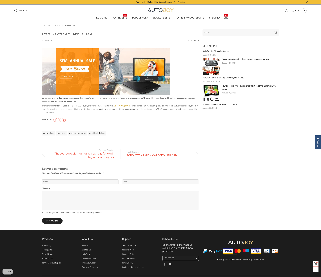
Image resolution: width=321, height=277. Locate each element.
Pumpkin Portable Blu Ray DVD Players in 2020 (223, 78)
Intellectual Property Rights (133, 267)
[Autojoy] (160, 10)
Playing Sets (119, 17)
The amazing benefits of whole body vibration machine (245, 59)
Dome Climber (140, 17)
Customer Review (89, 259)
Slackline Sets (161, 17)
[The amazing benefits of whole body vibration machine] (211, 66)
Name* (45, 181)
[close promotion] (306, 2)
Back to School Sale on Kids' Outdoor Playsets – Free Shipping (160, 2)
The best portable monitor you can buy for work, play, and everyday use (84, 155)
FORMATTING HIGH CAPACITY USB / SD (152, 155)
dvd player (61, 133)
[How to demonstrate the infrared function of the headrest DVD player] (211, 93)
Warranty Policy (128, 254)
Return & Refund (128, 259)
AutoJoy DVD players (121, 106)
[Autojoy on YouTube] (170, 264)
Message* (46, 188)
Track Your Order (89, 263)
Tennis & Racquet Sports (189, 17)
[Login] (288, 10)
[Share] (55, 120)
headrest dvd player (77, 133)
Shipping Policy (128, 250)
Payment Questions (90, 267)
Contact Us (86, 250)
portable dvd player (97, 133)
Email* (126, 181)
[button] (275, 32)
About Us (85, 245)
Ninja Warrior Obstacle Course (216, 51)
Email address (169, 258)
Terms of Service (129, 245)
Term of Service (258, 260)
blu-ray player (49, 133)
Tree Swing (100, 17)
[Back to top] (315, 269)
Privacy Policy (127, 263)
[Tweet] (59, 120)
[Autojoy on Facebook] (164, 264)
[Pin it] (64, 120)
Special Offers (218, 17)
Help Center (86, 254)
